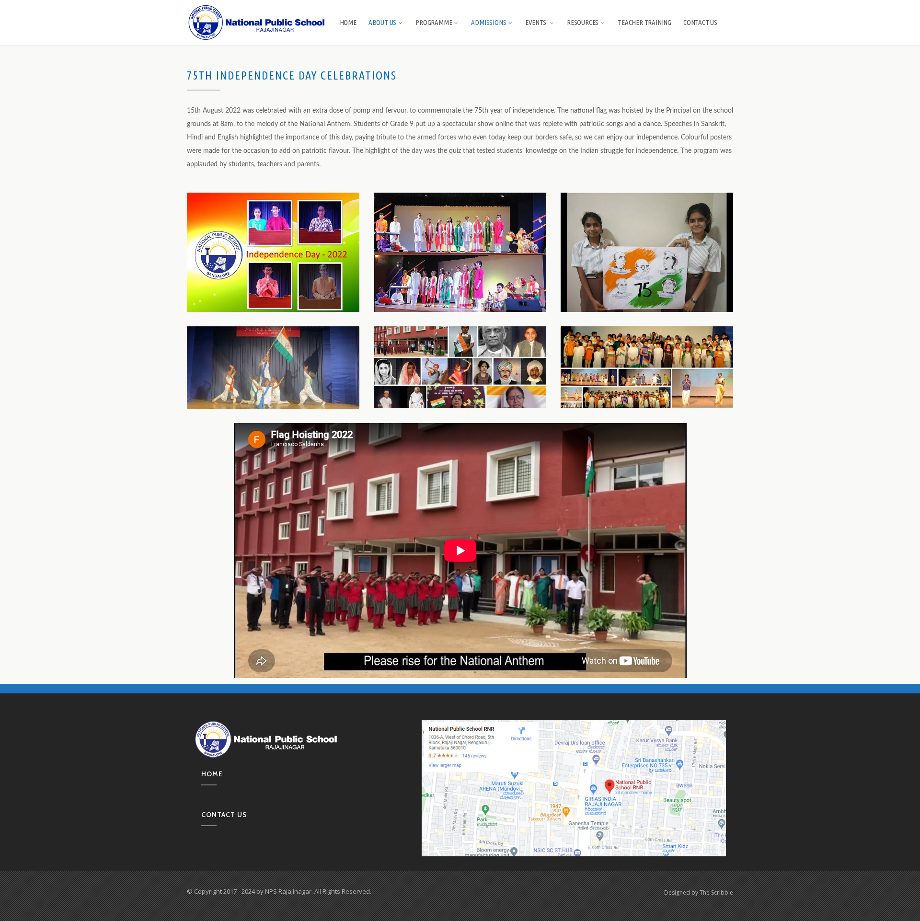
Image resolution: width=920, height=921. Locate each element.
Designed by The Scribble (698, 892)
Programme (433, 22)
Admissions (488, 22)
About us (382, 22)
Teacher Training (644, 22)
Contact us (224, 814)
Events (536, 22)
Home (348, 22)
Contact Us (700, 22)
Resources (582, 22)
